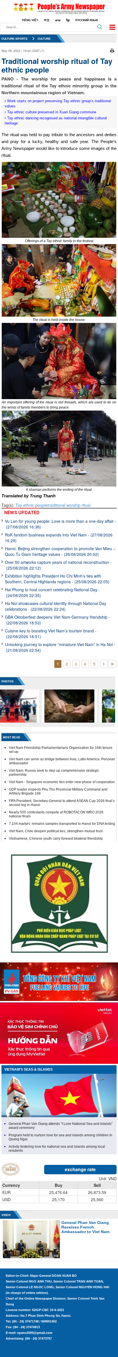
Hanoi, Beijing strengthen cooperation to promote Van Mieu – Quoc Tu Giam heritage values (60, 551)
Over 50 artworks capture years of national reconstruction (58, 565)
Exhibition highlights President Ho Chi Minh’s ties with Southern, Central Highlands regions (57, 578)
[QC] (59, 980)
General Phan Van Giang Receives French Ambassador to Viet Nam (85, 1227)
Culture (44, 38)
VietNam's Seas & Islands (28, 1069)
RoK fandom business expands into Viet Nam (59, 537)
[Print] (112, 50)
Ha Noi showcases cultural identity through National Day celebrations (55, 606)
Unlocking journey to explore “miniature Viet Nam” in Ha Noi (60, 647)
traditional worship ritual (69, 505)
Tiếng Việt (30, 20)
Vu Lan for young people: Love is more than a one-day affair (60, 524)
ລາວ (57, 20)
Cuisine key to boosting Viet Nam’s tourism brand (51, 633)
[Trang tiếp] (104, 664)
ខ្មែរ (68, 20)
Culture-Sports (14, 38)
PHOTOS (7, 681)
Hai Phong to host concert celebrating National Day (52, 592)
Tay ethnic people (31, 505)
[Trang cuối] (112, 664)
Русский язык (86, 20)
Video (6, 1215)
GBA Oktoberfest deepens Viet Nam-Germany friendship (57, 620)
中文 (47, 20)
